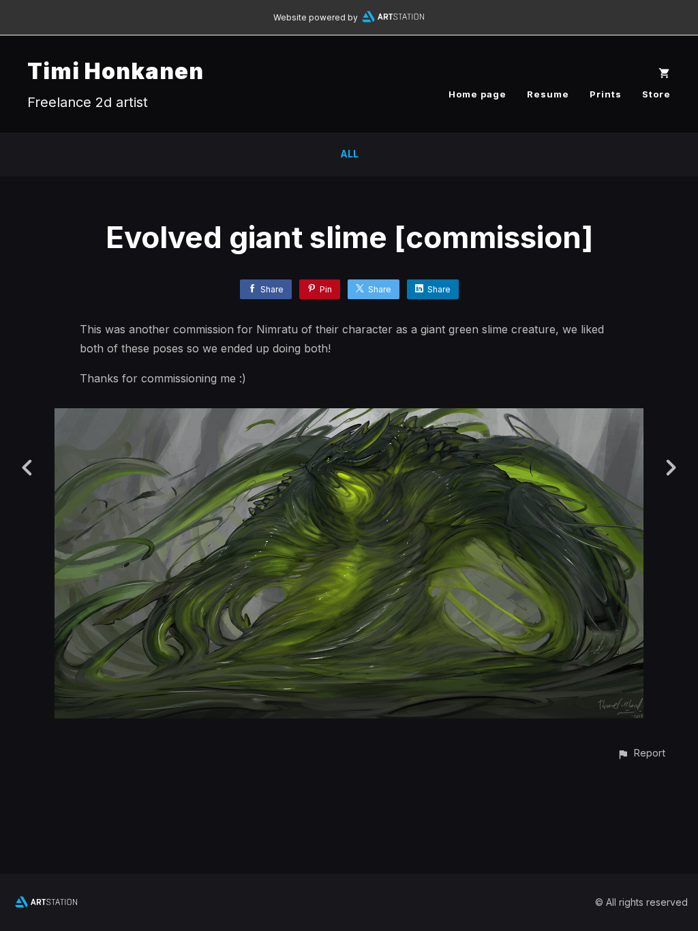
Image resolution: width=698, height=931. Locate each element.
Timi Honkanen (115, 71)
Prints (606, 94)
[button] (641, 753)
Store (656, 94)
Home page (477, 94)
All (349, 153)
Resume (548, 94)
